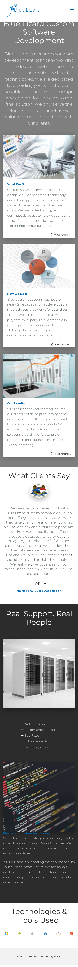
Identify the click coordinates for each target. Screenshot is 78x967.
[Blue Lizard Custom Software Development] (21, 11)
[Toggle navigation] (71, 11)
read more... (62, 235)
